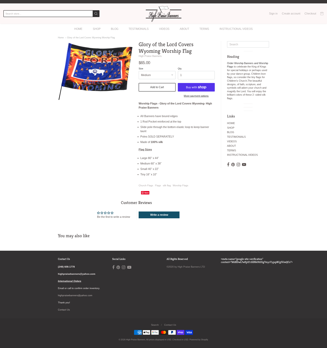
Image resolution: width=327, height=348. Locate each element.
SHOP (97, 28)
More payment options (196, 95)
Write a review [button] (159, 214)
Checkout (310, 13)
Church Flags (146, 185)
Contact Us (64, 309)
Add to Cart (157, 87)
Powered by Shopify (198, 339)
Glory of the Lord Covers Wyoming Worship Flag (91, 37)
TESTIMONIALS (139, 28)
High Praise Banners (150, 56)
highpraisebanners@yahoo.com (75, 295)
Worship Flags (180, 185)
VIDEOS (164, 28)
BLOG (114, 28)
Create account (291, 13)
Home (61, 37)
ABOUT (184, 28)
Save (146, 192)
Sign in (273, 13)
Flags (158, 185)
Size (141, 68)
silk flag (167, 185)
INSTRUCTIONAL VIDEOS (236, 28)
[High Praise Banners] (163, 13)
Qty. (180, 68)
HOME (78, 28)
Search (155, 324)
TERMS (204, 28)
